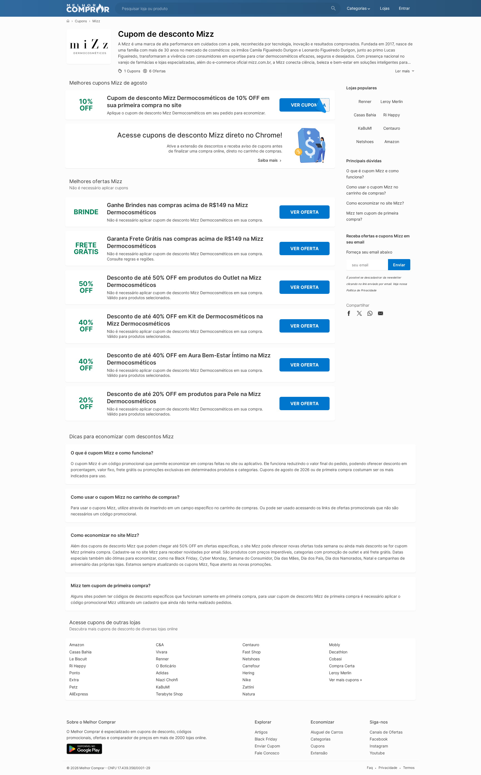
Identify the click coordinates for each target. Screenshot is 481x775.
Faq (370, 768)
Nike (246, 679)
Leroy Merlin (392, 101)
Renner (365, 101)
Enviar (399, 264)
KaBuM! (365, 128)
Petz (73, 687)
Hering (248, 672)
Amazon (391, 141)
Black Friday (266, 739)
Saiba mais (268, 160)
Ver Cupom (308, 105)
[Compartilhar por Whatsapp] (369, 314)
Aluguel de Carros (327, 732)
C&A (160, 644)
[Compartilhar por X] (359, 314)
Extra (74, 679)
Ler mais (402, 71)
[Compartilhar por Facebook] (348, 314)
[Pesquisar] (333, 8)
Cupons (81, 21)
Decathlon (338, 651)
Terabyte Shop (169, 694)
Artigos (261, 732)
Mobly (334, 644)
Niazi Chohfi (167, 679)
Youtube (377, 753)
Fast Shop (251, 651)
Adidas (162, 672)
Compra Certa (342, 665)
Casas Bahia (365, 114)
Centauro (391, 128)
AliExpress (78, 694)
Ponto (74, 672)
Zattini (248, 687)
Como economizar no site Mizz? (375, 203)
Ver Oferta (304, 212)
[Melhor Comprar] (89, 8)
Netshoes (365, 141)
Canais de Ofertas (386, 732)
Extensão (319, 753)
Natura (248, 694)
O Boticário (166, 665)
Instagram (379, 746)
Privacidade (388, 768)
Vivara (161, 651)
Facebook (379, 739)
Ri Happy (391, 114)
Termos (408, 768)
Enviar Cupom (267, 746)
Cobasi (335, 658)
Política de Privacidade (361, 290)
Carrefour (251, 665)
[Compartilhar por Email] (380, 314)
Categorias (320, 739)
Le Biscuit (78, 658)
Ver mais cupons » (345, 679)
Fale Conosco (267, 753)
